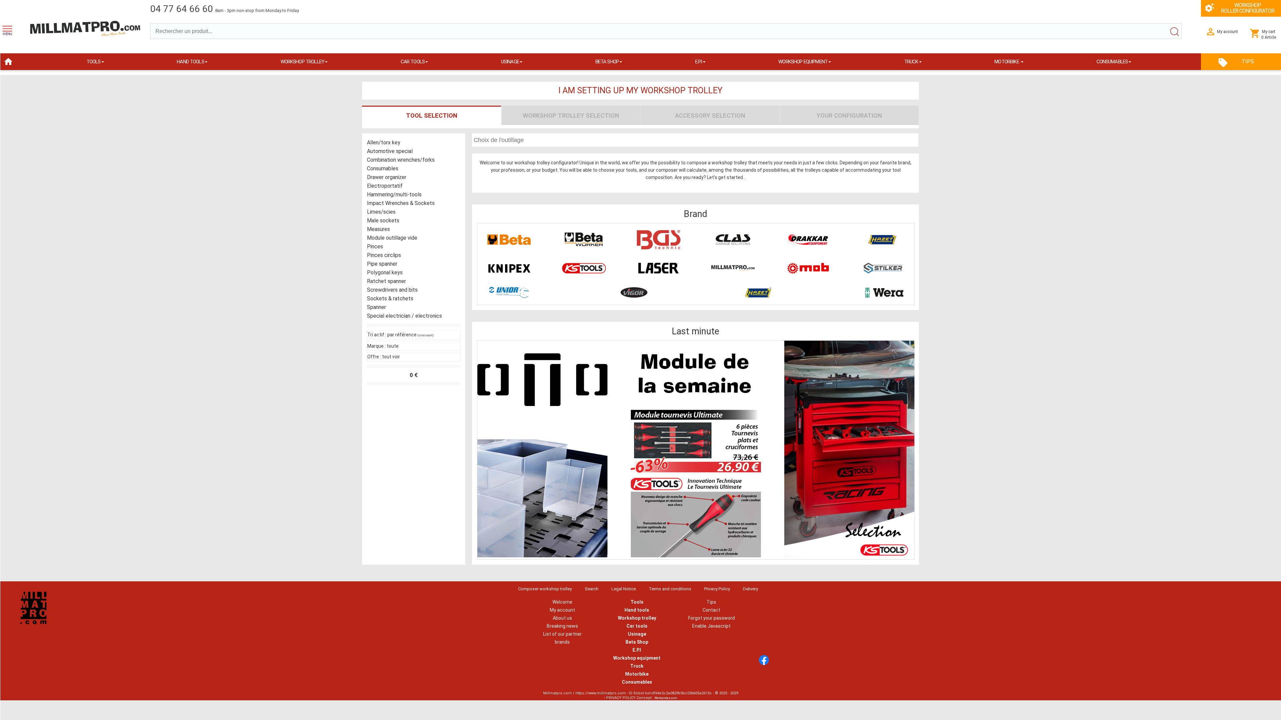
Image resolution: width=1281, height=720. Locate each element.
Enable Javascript (711, 626)
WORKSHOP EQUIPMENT (803, 62)
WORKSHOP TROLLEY (302, 62)
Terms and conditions (670, 588)
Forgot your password (711, 618)
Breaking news (562, 626)
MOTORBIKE (1007, 62)
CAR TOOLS (413, 62)
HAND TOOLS (190, 62)
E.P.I (698, 62)
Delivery (750, 588)
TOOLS (93, 62)
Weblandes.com (666, 698)
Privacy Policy (717, 588)
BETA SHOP (607, 62)
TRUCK (911, 62)
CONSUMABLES (1112, 62)
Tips (711, 602)
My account (562, 610)
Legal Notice (623, 588)
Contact (711, 610)
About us (562, 618)
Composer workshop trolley (545, 588)
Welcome (562, 602)
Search (591, 588)
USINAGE (510, 62)
